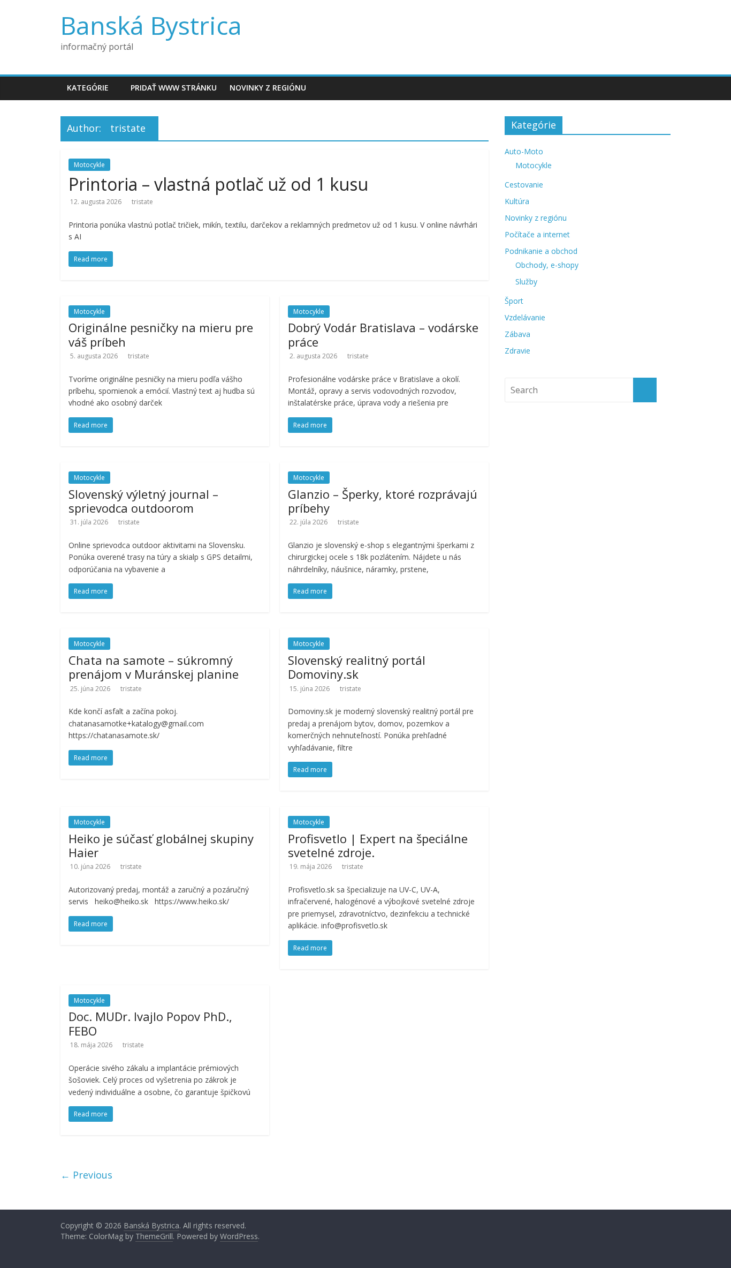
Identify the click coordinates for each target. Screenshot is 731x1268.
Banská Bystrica (151, 25)
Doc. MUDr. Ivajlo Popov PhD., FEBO (150, 1023)
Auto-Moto (524, 151)
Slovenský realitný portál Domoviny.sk (356, 667)
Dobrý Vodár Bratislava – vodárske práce (383, 334)
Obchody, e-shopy (546, 265)
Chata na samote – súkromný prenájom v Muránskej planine (153, 667)
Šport (514, 301)
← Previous (86, 1174)
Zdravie (517, 351)
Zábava (517, 334)
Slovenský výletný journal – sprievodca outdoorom (143, 501)
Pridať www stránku (174, 87)
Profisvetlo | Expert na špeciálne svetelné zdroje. (378, 845)
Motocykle (89, 164)
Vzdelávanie (525, 317)
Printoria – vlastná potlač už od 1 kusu (218, 184)
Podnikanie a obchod (541, 251)
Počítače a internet (537, 234)
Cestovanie (524, 184)
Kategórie (88, 87)
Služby (526, 281)
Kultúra (517, 201)
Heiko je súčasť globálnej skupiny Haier (161, 845)
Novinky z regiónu (268, 87)
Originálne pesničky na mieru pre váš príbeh (160, 334)
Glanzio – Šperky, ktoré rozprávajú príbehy (382, 501)
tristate (142, 201)
